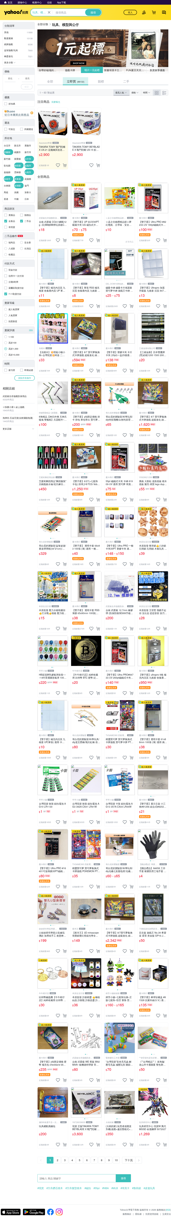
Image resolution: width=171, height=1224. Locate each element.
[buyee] (19, 113)
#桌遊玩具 (149, 1188)
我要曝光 (55, 101)
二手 (126, 81)
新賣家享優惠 (157, 70)
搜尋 (123, 1178)
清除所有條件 (24, 377)
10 (116, 1160)
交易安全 (166, 1213)
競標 (101, 81)
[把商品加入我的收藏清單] (58, 165)
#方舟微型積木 (73, 1188)
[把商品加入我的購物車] (65, 165)
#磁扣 (87, 1188)
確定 (27, 86)
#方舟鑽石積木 (54, 1188)
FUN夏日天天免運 (136, 70)
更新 (168, 1209)
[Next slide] (99, 198)
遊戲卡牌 (70, 70)
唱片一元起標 (91, 70)
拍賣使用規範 (151, 1213)
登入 (130, 12)
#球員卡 (125, 1188)
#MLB (114, 1188)
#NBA (105, 1188)
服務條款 (127, 1213)
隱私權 (138, 1213)
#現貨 (40, 1188)
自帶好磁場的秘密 (49, 70)
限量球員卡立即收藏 (114, 70)
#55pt (97, 1188)
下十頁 (129, 1160)
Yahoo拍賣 (16, 12)
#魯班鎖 (136, 1188)
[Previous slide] (73, 198)
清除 (31, 330)
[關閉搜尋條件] (49, 12)
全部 (50, 81)
